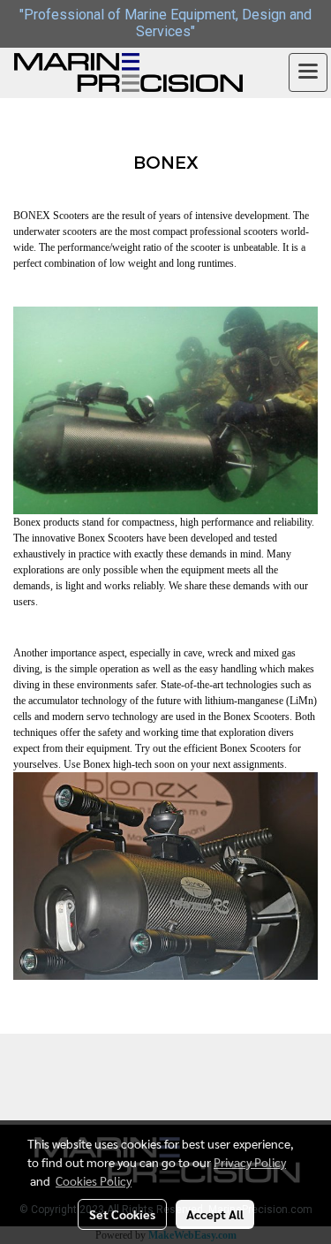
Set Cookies (122, 1214)
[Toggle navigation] (308, 72)
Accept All (215, 1214)
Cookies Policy (94, 1180)
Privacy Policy (250, 1162)
